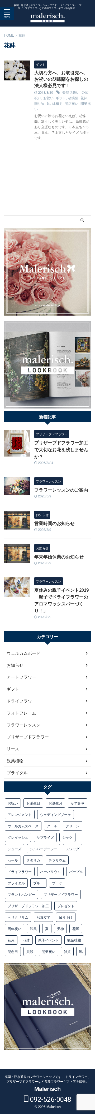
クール (52, 825)
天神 (60, 928)
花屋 (75, 928)
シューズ (14, 848)
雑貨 (67, 951)
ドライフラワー (20, 871)
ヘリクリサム (18, 917)
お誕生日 (33, 803)
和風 (33, 928)
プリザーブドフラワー (61, 894)
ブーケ (57, 882)
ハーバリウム (50, 871)
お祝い (48, 97)
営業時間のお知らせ (54, 523)
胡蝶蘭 (73, 97)
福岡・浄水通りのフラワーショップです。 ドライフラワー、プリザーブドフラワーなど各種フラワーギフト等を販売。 (47, 1078)
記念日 (13, 951)
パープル (76, 871)
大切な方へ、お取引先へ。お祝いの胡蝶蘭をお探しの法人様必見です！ (61, 79)
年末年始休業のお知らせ (59, 557)
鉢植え (57, 103)
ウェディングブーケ (55, 814)
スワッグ (72, 848)
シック (67, 837)
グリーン (72, 825)
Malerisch (47, 1089)
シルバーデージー (43, 848)
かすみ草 (77, 803)
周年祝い (14, 928)
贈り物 (39, 103)
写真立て (43, 917)
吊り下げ (66, 917)
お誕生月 (55, 803)
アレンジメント (20, 814)
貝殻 (29, 951)
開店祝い (71, 103)
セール (13, 860)
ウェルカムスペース (23, 825)
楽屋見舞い (70, 92)
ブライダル (16, 882)
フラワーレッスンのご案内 (61, 490)
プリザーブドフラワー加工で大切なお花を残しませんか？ (61, 449)
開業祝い (48, 951)
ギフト (61, 97)
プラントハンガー (21, 894)
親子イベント (48, 940)
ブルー (38, 882)
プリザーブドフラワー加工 (28, 905)
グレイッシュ (18, 837)
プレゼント (65, 905)
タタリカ (33, 860)
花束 (11, 940)
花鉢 (83, 97)
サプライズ (45, 837)
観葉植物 (74, 940)
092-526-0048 (49, 1099)
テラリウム (57, 860)
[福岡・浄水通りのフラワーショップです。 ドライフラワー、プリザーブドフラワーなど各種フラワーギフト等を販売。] (47, 18)
